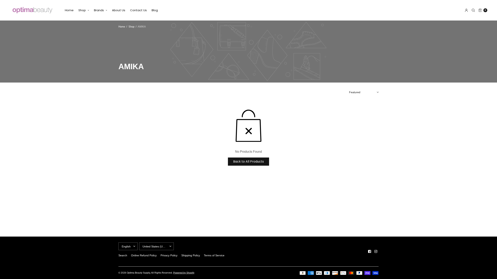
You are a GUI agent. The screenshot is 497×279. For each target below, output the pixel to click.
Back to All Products (248, 161)
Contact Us (138, 10)
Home (69, 10)
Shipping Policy (190, 255)
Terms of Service (214, 255)
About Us (118, 10)
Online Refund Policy (144, 255)
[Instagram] (376, 251)
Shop (82, 10)
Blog (155, 10)
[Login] (466, 10)
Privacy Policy (169, 255)
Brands (99, 10)
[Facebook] (369, 251)
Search (122, 255)
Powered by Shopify (183, 272)
